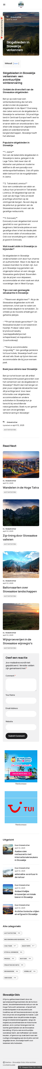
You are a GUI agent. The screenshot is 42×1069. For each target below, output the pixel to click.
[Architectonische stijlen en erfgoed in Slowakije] (8, 909)
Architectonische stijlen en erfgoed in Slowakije (27, 913)
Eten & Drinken (13, 952)
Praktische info (13, 965)
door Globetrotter (22, 845)
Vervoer (10, 978)
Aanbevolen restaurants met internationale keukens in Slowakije (26, 855)
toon (16, 63)
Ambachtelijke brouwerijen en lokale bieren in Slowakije (25, 894)
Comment (11, 675)
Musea (9, 959)
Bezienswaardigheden (16, 940)
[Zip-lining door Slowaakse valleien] (21, 512)
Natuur (25, 959)
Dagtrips (28, 946)
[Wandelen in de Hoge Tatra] (21, 464)
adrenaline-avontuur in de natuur (26, 875)
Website (9, 721)
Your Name (10, 695)
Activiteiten (10, 430)
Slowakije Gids (11, 994)
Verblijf (29, 971)
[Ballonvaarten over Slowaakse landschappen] (21, 564)
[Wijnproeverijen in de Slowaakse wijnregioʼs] (21, 616)
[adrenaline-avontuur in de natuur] (8, 872)
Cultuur (10, 946)
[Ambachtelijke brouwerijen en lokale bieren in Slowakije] (8, 889)
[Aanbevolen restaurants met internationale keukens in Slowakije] (8, 849)
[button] (4, 4)
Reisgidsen (11, 971)
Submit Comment (16, 736)
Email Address (12, 708)
